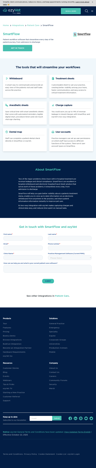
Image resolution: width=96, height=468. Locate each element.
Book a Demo (9, 336)
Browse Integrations (12, 340)
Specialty (53, 332)
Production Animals (58, 348)
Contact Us (54, 372)
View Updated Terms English (77, 432)
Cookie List (61, 454)
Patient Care (33, 25)
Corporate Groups (57, 340)
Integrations (18, 25)
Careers (52, 376)
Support (6, 400)
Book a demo (71, 11)
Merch (52, 388)
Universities (54, 344)
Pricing (6, 332)
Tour (5, 323)
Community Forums (58, 380)
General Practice (57, 323)
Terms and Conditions (13, 454)
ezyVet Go (8, 356)
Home (6, 25)
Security (53, 384)
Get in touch (17, 48)
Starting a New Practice (14, 392)
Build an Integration (12, 344)
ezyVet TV (7, 388)
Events (6, 376)
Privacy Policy (30, 454)
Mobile (52, 352)
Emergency (54, 328)
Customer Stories (11, 368)
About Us (53, 368)
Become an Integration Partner (17, 348)
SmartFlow (57, 181)
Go (59, 17)
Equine (52, 336)
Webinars (7, 380)
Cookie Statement (46, 454)
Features (7, 328)
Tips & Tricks (8, 384)
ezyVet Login (74, 454)
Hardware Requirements (14, 352)
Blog (5, 372)
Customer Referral (11, 396)
